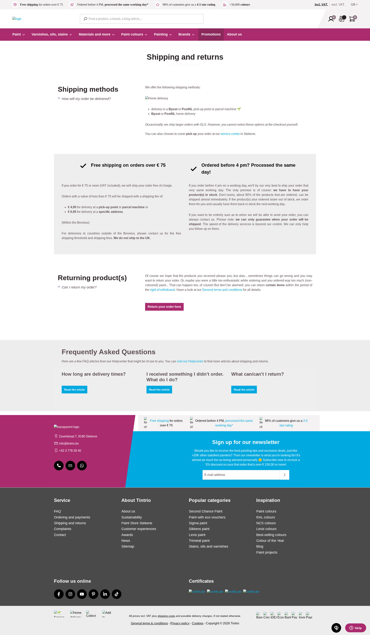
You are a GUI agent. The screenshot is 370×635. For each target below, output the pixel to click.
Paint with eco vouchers (207, 517)
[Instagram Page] (70, 594)
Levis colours (266, 529)
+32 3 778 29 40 (70, 450)
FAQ (57, 511)
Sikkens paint (199, 529)
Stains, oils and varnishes (208, 546)
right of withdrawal (162, 289)
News (125, 541)
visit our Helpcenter (190, 361)
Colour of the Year (270, 541)
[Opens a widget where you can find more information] (355, 628)
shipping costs (166, 615)
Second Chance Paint (205, 511)
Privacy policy (179, 623)
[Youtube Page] (82, 594)
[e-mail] (70, 465)
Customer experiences (138, 529)
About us (128, 511)
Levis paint (197, 535)
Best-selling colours (271, 535)
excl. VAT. (338, 4)
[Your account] (332, 19)
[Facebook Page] (59, 594)
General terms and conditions (222, 289)
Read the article (74, 389)
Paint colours (266, 511)
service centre (230, 133)
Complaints (62, 529)
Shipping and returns (70, 523)
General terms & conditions (149, 623)
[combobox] (142, 19)
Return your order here (164, 306)
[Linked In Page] (105, 594)
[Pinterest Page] (93, 594)
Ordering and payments (72, 517)
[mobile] (59, 465)
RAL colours (265, 517)
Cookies (197, 623)
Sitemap (127, 546)
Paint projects (266, 552)
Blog (259, 546)
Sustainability (131, 517)
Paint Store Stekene (136, 523)
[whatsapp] (82, 465)
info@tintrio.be (69, 443)
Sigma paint (198, 523)
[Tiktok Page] (116, 594)
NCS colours (266, 523)
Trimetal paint (199, 541)
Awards (127, 535)
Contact (60, 535)
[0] (323, 4)
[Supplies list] (343, 18)
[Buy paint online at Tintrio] (16, 18)
